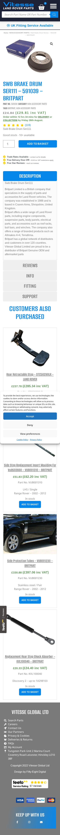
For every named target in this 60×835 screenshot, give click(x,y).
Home (6, 33)
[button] (53, 6)
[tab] (30, 176)
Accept (30, 416)
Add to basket (37, 143)
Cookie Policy (22, 439)
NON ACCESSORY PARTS (19, 33)
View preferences (30, 433)
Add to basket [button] (30, 504)
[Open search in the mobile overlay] (30, 14)
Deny (30, 424)
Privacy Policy (36, 439)
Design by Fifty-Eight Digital (30, 771)
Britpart (11, 108)
